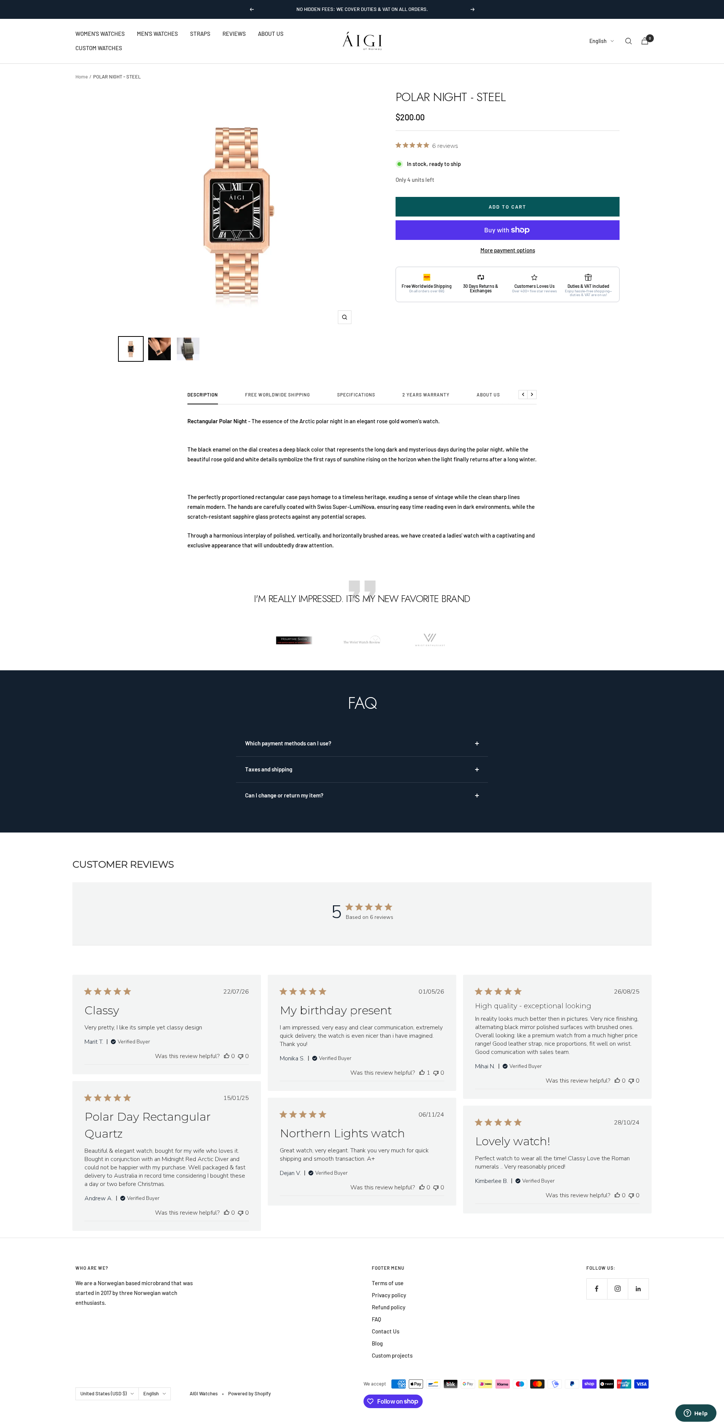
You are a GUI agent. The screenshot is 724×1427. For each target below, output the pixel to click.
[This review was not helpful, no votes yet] (240, 1056)
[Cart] (645, 41)
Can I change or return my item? (284, 795)
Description (202, 394)
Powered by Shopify (249, 1393)
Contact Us (385, 1331)
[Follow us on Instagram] (617, 1288)
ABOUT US (271, 33)
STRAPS (200, 33)
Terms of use (387, 1283)
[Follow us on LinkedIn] (638, 1288)
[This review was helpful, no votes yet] (226, 1056)
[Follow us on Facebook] (596, 1288)
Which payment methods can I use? (288, 743)
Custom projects (392, 1355)
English (598, 41)
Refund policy (388, 1307)
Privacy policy (389, 1295)
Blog (377, 1343)
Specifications (356, 394)
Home (81, 77)
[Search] (628, 41)
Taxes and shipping (268, 769)
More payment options (507, 250)
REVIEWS (234, 33)
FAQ (376, 1319)
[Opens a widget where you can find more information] (695, 1413)
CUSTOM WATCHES (98, 48)
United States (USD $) (103, 1393)
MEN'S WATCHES (157, 33)
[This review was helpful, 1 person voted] (422, 1073)
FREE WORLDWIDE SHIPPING (277, 394)
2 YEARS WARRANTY (425, 394)
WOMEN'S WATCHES (100, 33)
